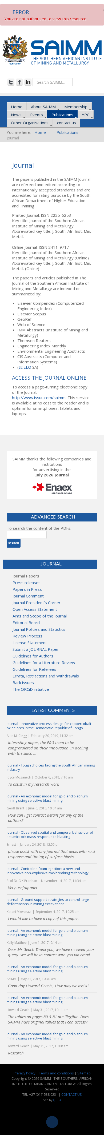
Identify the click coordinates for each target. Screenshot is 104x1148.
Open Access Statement (35, 609)
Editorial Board (26, 622)
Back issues (23, 682)
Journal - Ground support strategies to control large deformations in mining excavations (48, 901)
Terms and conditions (56, 1073)
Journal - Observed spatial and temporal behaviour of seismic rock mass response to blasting (50, 834)
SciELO (25, 367)
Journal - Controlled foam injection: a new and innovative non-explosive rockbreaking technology (48, 870)
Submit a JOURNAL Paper (36, 649)
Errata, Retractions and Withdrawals (46, 676)
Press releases (27, 582)
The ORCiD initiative (31, 689)
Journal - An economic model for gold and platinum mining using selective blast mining (47, 798)
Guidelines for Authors (33, 656)
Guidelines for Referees (34, 669)
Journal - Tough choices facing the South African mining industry (51, 767)
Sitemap (84, 1073)
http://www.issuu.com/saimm (39, 397)
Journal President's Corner (37, 602)
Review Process (27, 636)
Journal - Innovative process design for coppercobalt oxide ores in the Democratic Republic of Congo (49, 725)
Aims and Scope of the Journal (40, 616)
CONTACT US (71, 1094)
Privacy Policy (24, 1073)
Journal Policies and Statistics (39, 629)
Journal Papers (26, 576)
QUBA (57, 1100)
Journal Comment (28, 596)
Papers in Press (27, 589)
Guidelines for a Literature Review (44, 662)
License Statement (30, 642)
